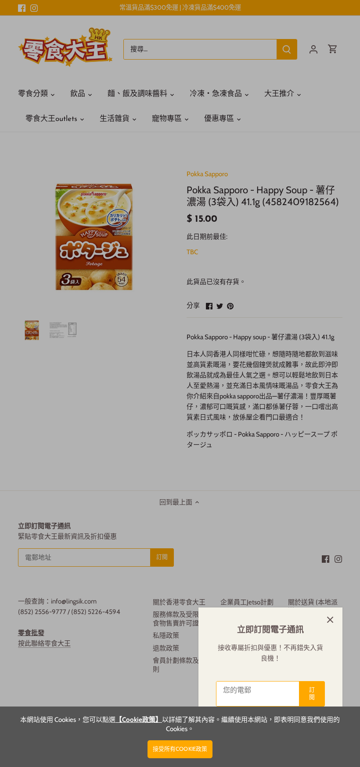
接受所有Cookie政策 (180, 749)
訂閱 (312, 693)
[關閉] (330, 619)
